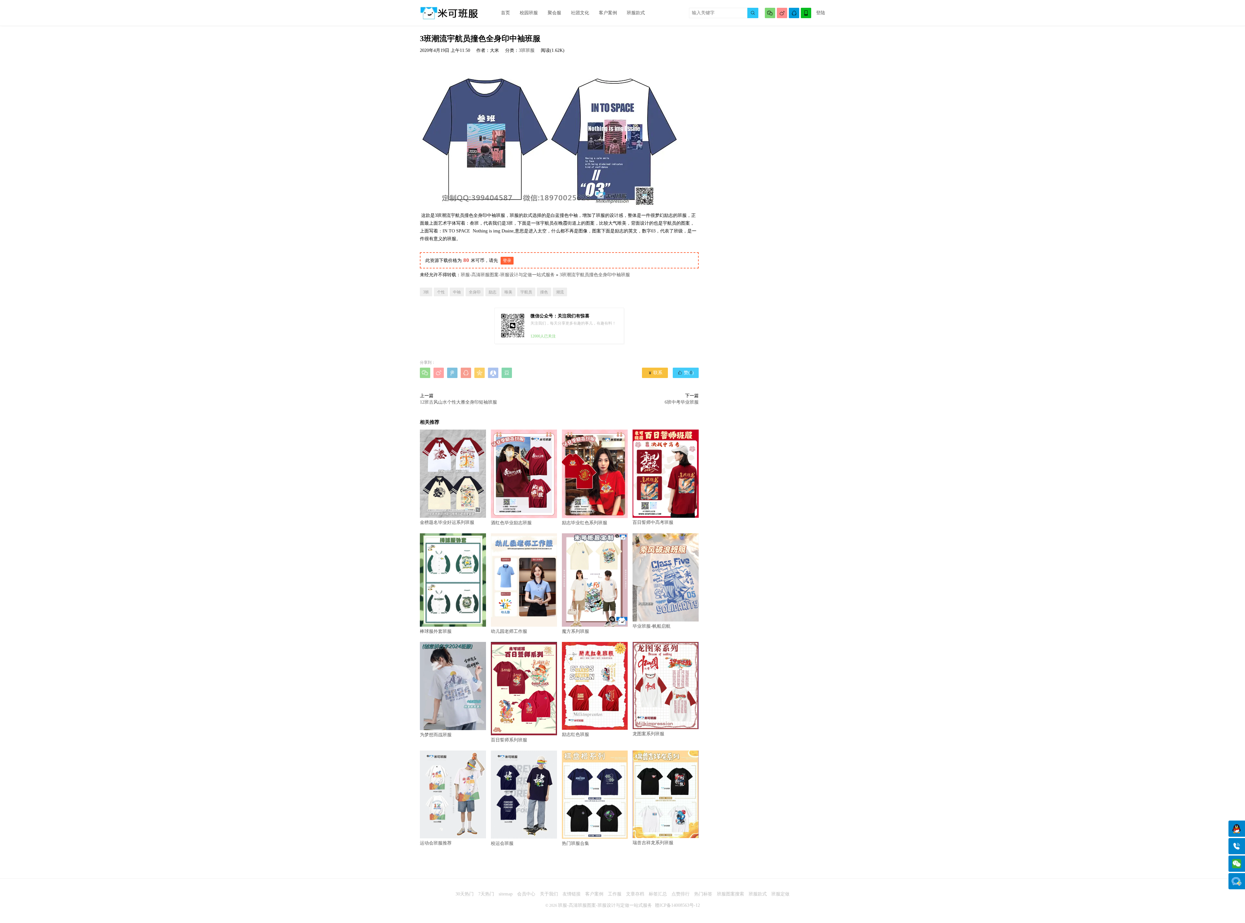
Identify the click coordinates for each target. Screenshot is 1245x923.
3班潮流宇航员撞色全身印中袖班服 (595, 274)
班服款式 (636, 12)
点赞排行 (680, 894)
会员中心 (526, 894)
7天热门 (486, 894)
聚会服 (554, 12)
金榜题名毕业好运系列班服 (447, 522)
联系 (655, 372)
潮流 (560, 292)
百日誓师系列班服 (509, 740)
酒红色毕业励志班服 (511, 522)
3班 (426, 292)
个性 (441, 292)
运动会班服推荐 (436, 843)
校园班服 (529, 12)
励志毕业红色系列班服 (584, 522)
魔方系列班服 (575, 631)
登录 (507, 260)
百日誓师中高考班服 (653, 522)
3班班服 (527, 50)
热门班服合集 (575, 843)
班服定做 (780, 894)
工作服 (615, 894)
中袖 (457, 292)
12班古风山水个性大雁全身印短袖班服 (458, 402)
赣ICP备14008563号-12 (677, 905)
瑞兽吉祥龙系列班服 (653, 842)
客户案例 (608, 12)
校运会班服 (502, 843)
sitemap (506, 894)
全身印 (474, 292)
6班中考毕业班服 (682, 402)
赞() (686, 372)
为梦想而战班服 (436, 734)
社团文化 (580, 12)
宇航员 (526, 292)
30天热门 (465, 894)
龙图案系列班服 (648, 733)
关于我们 (549, 894)
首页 (505, 12)
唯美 (508, 292)
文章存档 (635, 894)
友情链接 (572, 894)
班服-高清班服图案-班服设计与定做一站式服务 (508, 274)
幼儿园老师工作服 (509, 631)
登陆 (820, 12)
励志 (492, 292)
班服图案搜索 (730, 894)
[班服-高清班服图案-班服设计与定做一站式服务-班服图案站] (449, 12)
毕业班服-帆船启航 (651, 626)
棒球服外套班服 (436, 631)
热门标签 (703, 894)
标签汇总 (658, 894)
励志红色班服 (575, 734)
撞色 (544, 292)
